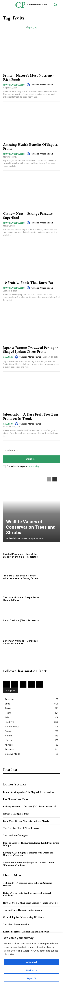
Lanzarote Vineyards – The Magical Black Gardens (28, 792)
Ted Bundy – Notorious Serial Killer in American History (27, 884)
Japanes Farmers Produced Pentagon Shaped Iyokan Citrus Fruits (30, 349)
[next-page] (54, 479)
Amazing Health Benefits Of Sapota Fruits (30, 146)
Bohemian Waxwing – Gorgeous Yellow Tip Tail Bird (20, 642)
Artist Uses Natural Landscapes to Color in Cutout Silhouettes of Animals (28, 864)
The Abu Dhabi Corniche (16, 924)
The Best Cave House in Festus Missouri (23, 909)
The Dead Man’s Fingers (15, 835)
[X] (31, 684)
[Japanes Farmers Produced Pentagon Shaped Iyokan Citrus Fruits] (31, 325)
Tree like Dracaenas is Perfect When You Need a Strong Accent (21, 577)
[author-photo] (29, 84)
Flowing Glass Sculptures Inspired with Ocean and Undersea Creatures (28, 854)
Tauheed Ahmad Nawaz (42, 85)
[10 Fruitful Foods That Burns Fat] (31, 260)
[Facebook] (6, 684)
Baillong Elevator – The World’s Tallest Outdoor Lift (29, 806)
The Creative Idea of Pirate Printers (21, 828)
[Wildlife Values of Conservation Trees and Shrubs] (31, 508)
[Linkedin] (23, 684)
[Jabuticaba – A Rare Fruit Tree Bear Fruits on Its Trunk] (31, 392)
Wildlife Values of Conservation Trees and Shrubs (31, 527)
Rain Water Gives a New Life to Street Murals (26, 821)
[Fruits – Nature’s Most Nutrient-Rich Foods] (31, 53)
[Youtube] (39, 684)
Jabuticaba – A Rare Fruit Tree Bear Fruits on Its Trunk (30, 416)
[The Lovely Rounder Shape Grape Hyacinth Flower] (51, 598)
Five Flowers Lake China (15, 799)
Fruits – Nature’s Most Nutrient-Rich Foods (28, 77)
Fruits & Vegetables (13, 85)
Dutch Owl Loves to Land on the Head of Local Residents (27, 894)
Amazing (8, 357)
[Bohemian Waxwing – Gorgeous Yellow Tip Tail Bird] (51, 642)
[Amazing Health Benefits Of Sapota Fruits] (31, 122)
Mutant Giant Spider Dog (16, 813)
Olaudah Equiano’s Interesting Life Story (23, 917)
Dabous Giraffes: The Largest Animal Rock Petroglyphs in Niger (31, 844)
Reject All (31, 978)
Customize (31, 970)
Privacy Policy (33, 466)
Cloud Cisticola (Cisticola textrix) (21, 620)
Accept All (31, 962)
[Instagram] (14, 684)
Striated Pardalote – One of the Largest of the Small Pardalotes (20, 555)
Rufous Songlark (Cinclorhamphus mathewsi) (26, 931)
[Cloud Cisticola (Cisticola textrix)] (51, 620)
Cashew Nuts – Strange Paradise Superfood (28, 215)
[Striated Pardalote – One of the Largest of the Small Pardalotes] (51, 555)
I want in (29, 459)
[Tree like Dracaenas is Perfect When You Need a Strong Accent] (51, 577)
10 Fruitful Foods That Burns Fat (28, 282)
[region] (31, 959)
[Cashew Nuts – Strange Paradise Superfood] (31, 191)
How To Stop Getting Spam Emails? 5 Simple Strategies (30, 902)
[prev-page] (49, 479)
